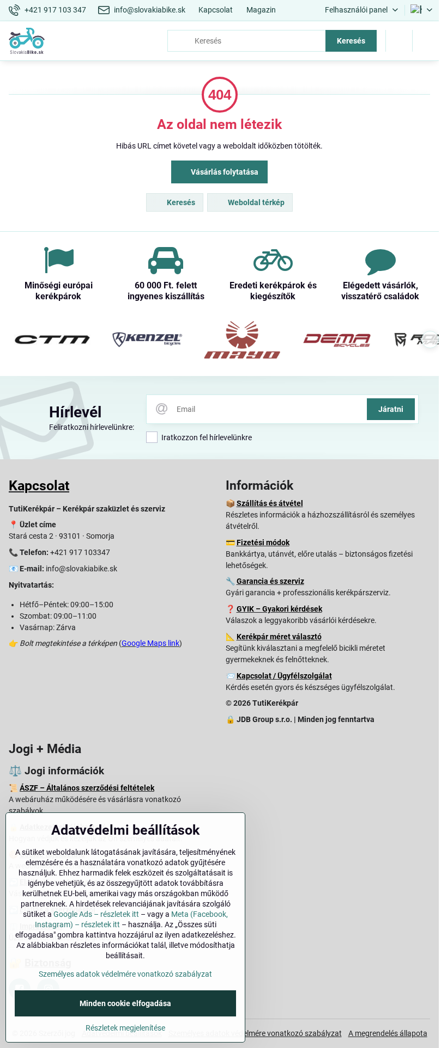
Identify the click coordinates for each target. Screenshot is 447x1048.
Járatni (390, 409)
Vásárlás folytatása (223, 172)
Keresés (351, 40)
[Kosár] (399, 41)
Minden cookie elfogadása (125, 1003)
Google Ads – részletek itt (96, 914)
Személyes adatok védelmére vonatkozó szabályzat (255, 1033)
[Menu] (426, 41)
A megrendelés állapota (387, 1033)
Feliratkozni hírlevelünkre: (91, 427)
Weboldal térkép (255, 202)
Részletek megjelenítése (125, 1028)
